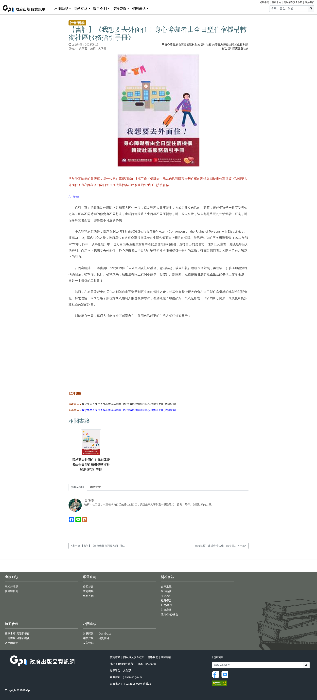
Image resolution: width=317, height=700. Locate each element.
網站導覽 (264, 2)
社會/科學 (166, 605)
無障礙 (216, 44)
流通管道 (119, 9)
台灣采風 (166, 586)
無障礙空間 (227, 44)
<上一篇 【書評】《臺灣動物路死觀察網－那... (98, 545)
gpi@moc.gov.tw (132, 677)
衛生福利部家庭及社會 (235, 48)
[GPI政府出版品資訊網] (24, 8)
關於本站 (276, 2)
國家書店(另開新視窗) (17, 633)
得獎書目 (104, 638)
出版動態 (61, 9)
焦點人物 (88, 595)
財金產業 (166, 609)
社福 (208, 44)
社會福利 (200, 44)
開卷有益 (81, 9)
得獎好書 (88, 586)
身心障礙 (170, 44)
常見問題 (88, 633)
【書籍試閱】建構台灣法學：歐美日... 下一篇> (219, 545)
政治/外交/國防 (169, 614)
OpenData (105, 633)
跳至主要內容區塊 (9, 1)
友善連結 (88, 642)
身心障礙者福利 (185, 44)
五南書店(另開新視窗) (17, 638)
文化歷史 (166, 595)
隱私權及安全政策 (293, 2)
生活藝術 (166, 591)
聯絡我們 (309, 2)
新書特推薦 (11, 591)
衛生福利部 (241, 44)
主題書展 (88, 591)
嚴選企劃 (100, 9)
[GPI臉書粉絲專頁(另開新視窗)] (216, 674)
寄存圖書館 (11, 642)
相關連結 (139, 9)
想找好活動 (11, 586)
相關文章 (95, 487)
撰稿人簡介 (78, 487)
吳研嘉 (83, 48)
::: (51, 8)
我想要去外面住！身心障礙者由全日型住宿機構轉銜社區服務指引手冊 (91, 464)
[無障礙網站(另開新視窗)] (219, 682)
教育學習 (166, 600)
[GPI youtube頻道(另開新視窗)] (225, 674)
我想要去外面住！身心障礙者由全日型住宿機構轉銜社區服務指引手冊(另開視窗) (129, 404)
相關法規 (88, 638)
